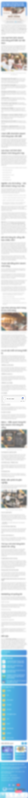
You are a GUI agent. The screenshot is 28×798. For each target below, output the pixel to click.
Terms (23, 401)
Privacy (21, 401)
